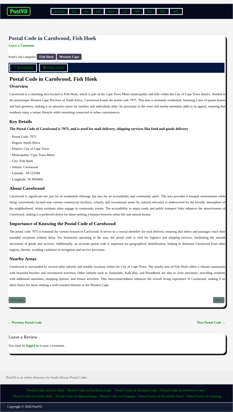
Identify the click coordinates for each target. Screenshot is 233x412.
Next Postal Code (211, 322)
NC (149, 11)
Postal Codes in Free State (45, 390)
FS (86, 11)
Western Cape (69, 57)
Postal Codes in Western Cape (136, 390)
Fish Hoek (46, 57)
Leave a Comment (21, 45)
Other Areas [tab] (55, 67)
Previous (17, 300)
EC (74, 11)
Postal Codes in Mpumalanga (76, 396)
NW (162, 11)
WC (176, 11)
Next (219, 300)
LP (125, 11)
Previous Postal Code (25, 322)
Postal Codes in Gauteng (204, 396)
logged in (32, 345)
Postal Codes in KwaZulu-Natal (161, 396)
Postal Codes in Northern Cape (89, 390)
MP (137, 11)
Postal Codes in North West (32, 396)
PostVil (60, 11)
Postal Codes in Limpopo (117, 396)
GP (98, 11)
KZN (111, 11)
